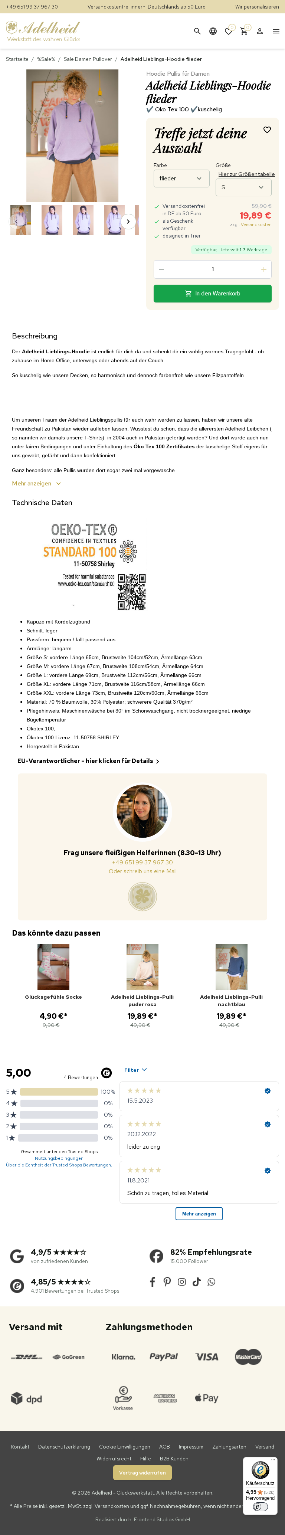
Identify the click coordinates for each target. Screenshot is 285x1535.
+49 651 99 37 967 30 (32, 6)
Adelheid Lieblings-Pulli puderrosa (142, 1001)
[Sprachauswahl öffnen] (213, 31)
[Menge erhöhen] (263, 269)
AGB (164, 1446)
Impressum (191, 1446)
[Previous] (16, 221)
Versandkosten (256, 225)
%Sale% (46, 59)
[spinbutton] (212, 269)
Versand (264, 1446)
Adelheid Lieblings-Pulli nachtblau (231, 1001)
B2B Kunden (174, 1458)
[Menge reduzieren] (161, 269)
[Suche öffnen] (197, 31)
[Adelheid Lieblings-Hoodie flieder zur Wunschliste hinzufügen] (267, 129)
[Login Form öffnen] (259, 31)
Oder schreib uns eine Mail (143, 871)
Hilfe (145, 1458)
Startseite (17, 59)
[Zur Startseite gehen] (50, 31)
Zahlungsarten (229, 1446)
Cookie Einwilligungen (124, 1446)
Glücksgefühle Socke (53, 997)
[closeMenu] (276, 31)
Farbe (160, 165)
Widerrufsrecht (113, 1458)
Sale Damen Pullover (88, 59)
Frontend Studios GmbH (161, 1519)
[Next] (128, 221)
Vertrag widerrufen (142, 1472)
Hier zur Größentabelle (247, 174)
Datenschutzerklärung (64, 1446)
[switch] (260, 1506)
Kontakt (20, 1446)
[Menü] (273, 1461)
